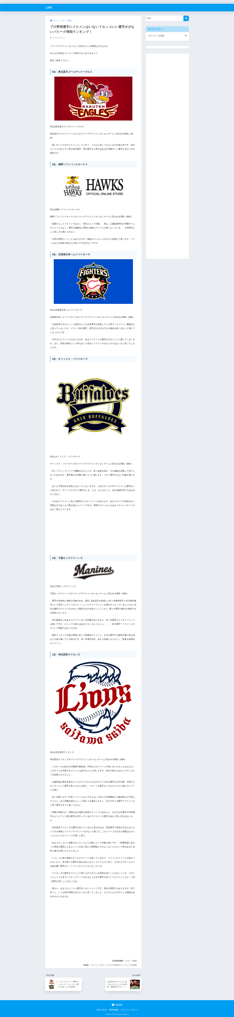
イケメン (96, 965)
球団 (135, 965)
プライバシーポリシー (130, 1010)
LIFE (49, 7)
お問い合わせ (101, 1010)
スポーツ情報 (131, 961)
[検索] (186, 18)
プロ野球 (114, 965)
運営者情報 (113, 1010)
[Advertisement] (93, 532)
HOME (118, 1004)
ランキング (125, 965)
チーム (105, 965)
